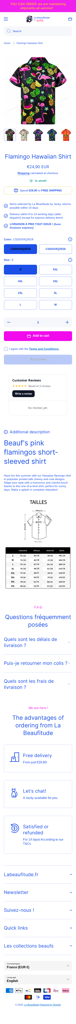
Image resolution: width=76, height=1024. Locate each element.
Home (7, 43)
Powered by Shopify (50, 1004)
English (12, 981)
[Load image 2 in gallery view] (24, 135)
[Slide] (70, 239)
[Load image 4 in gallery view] (52, 135)
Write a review (23, 393)
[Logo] (38, 18)
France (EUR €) (18, 967)
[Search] (7, 31)
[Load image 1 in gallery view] (10, 135)
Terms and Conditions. (44, 348)
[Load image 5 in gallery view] (66, 135)
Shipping (24, 173)
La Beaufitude (31, 1004)
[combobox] (38, 31)
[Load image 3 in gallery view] (38, 135)
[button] (70, 19)
